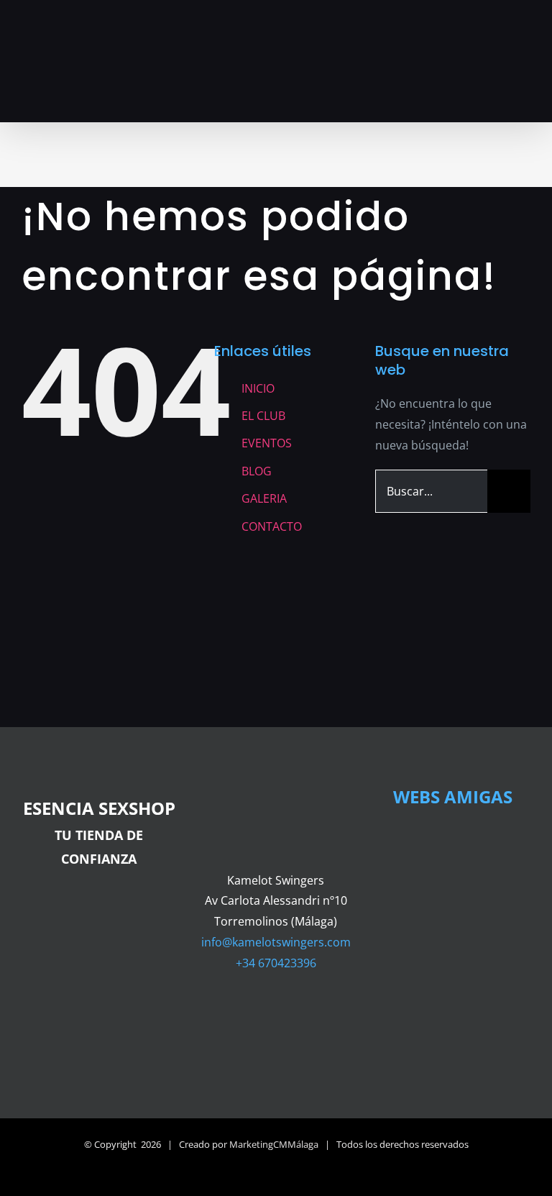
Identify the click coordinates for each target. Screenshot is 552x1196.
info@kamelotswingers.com (276, 942)
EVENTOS (267, 443)
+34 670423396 (276, 963)
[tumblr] (345, 1015)
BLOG (257, 471)
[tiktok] (230, 1015)
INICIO (258, 388)
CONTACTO (272, 526)
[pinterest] (322, 1015)
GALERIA (264, 498)
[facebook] (207, 1015)
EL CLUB (263, 416)
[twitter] (253, 1015)
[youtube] (299, 1015)
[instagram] (276, 1015)
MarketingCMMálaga (273, 1144)
